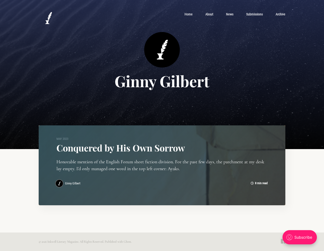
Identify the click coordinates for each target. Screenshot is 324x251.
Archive (280, 14)
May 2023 (62, 139)
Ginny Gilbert (72, 183)
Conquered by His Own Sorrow (120, 148)
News (229, 14)
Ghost (127, 242)
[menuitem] (189, 14)
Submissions (254, 14)
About (209, 14)
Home (189, 14)
